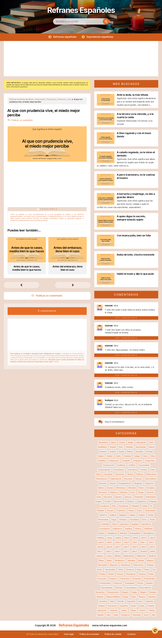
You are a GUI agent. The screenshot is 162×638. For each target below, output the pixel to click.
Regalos (125, 592)
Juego (109, 538)
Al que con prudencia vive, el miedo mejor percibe (43, 112)
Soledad (101, 606)
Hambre (141, 515)
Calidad (100, 456)
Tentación (114, 610)
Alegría (131, 442)
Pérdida (102, 574)
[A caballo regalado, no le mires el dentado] (105, 162)
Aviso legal (69, 634)
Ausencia (103, 451)
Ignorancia (124, 524)
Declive (130, 474)
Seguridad (131, 601)
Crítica (98, 474)
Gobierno (103, 515)
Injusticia (101, 533)
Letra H (126, 542)
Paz (154, 569)
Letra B (135, 538)
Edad (99, 497)
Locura (109, 556)
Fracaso (110, 510)
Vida (153, 615)
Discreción (102, 492)
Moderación (120, 560)
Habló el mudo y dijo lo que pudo (135, 273)
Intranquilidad (135, 533)
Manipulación (129, 556)
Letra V (117, 551)
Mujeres (150, 560)
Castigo (137, 456)
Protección (117, 583)
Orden (120, 569)
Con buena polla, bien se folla (134, 235)
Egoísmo (118, 497)
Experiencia (123, 506)
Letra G (118, 542)
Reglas (134, 592)
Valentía (100, 615)
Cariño (118, 456)
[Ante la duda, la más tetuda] (105, 104)
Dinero (141, 488)
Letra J (143, 542)
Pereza (120, 574)
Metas (101, 560)
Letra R (144, 547)
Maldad (118, 556)
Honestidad (134, 519)
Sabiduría (152, 597)
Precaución (101, 578)
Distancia (113, 492)
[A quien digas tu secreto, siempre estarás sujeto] (105, 226)
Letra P (126, 547)
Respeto (100, 597)
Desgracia (138, 483)
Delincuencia (151, 474)
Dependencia (115, 479)
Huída (152, 519)
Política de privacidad (89, 634)
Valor (108, 615)
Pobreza (142, 574)
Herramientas (103, 519)
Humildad (105, 524)
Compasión (137, 460)
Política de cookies (113, 634)
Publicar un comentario (22, 120)
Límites (152, 551)
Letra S (152, 547)
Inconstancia (105, 529)
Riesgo (125, 597)
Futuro (139, 510)
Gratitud (113, 515)
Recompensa (131, 588)
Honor (144, 519)
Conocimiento (143, 465)
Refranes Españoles (81, 10)
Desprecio (149, 483)
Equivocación (118, 501)
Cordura (143, 470)
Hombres (123, 519)
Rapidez (149, 583)
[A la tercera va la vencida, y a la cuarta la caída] (105, 124)
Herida (150, 515)
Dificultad (132, 488)
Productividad (149, 578)
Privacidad (136, 578)
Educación (108, 497)
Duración (150, 492)
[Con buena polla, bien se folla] (105, 245)
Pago (139, 569)
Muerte (141, 560)
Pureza (140, 583)
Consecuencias (104, 470)
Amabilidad (102, 447)
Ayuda (121, 451)
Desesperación (125, 483)
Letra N (109, 547)
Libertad (143, 551)
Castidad (127, 456)
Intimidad (123, 533)
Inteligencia (112, 533)
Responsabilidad (113, 597)
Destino (101, 488)
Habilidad (122, 515)
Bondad (149, 451)
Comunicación (108, 465)
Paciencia (130, 569)
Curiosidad (108, 474)
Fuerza (131, 510)
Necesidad (102, 565)
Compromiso (150, 460)
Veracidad (136, 615)
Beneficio (139, 451)
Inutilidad (100, 538)
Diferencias (120, 488)
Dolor (132, 492)
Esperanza (141, 501)
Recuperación (113, 592)
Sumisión (150, 606)
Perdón (111, 574)
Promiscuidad (104, 583)
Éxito (114, 506)
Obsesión (150, 565)
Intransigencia (148, 533)
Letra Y (126, 551)
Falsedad (135, 506)
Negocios (114, 565)
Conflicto (131, 465)
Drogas (141, 492)
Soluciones (112, 606)
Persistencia (131, 574)
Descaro (138, 479)
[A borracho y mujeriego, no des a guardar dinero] (105, 204)
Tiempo (124, 610)
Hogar (113, 519)
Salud (112, 601)
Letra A (127, 538)
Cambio (110, 456)
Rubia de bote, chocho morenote (135, 254)
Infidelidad (148, 529)
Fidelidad (100, 510)
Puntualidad (129, 583)
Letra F (109, 542)
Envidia (107, 501)
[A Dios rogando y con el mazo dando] (105, 143)
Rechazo (119, 588)
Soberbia (149, 601)
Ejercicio (128, 497)
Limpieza (99, 556)
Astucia (151, 447)
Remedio (153, 592)
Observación (138, 565)
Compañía (101, 460)
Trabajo (133, 610)
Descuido (103, 483)
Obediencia (125, 565)
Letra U (109, 551)
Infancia (138, 529)
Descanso (128, 479)
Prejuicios (113, 578)
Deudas (110, 488)
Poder (151, 574)
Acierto (122, 442)
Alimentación (141, 442)
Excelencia (104, 506)
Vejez (116, 615)
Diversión (123, 492)
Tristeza (151, 610)
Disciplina (150, 488)
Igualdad (135, 524)
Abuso (113, 442)
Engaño (99, 501)
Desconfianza (150, 479)
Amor (121, 447)
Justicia (118, 538)
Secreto (120, 601)
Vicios (146, 615)
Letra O (118, 547)
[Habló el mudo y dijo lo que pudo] (105, 284)
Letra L (151, 542)
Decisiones (119, 474)
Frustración (121, 510)
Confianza (121, 465)
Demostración (101, 479)
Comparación (113, 460)
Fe (151, 506)
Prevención (124, 578)
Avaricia (113, 451)
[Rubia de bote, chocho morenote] (105, 264)
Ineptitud (128, 529)
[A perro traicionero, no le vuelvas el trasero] (105, 184)
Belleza (130, 451)
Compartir (126, 460)
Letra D (152, 538)
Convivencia (132, 470)
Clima (153, 456)
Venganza (125, 615)
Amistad (113, 447)
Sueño (133, 606)
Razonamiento (107, 588)
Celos (145, 456)
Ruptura (142, 597)
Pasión (146, 569)
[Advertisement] (81, 58)
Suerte (141, 606)
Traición (142, 610)
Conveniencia (118, 470)
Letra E (101, 542)
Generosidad (150, 510)
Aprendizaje (141, 447)
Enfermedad (151, 497)
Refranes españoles (64, 36)
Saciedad (103, 601)
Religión (143, 592)
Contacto (131, 634)
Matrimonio (141, 556)
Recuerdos (100, 592)
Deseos (112, 483)
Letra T (100, 551)
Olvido (99, 569)
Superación (102, 610)
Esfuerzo (130, 501)
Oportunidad (110, 569)
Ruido (133, 597)
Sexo (140, 601)
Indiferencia (117, 529)
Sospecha (124, 606)
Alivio (151, 442)
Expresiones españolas (100, 36)
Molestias (131, 560)
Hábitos (132, 515)
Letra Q (135, 547)
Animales (129, 447)
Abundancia (103, 442)
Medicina (152, 556)
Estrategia (153, 501)
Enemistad (139, 497)
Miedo (109, 560)
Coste (152, 470)
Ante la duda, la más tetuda (132, 94)
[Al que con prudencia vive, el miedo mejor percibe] (47, 160)
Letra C (144, 538)
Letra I (135, 542)
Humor (114, 524)
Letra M (100, 547)
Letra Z (134, 551)
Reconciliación (145, 588)
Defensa (139, 474)
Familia (144, 506)
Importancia (146, 524)
